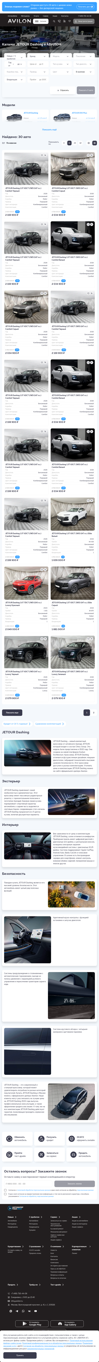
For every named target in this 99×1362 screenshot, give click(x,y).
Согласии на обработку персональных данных (36, 1196)
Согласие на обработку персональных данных (43, 1346)
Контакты (64, 16)
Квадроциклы (13, 1227)
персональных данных (85, 1190)
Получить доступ (85, 7)
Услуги (36, 16)
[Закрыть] (92, 7)
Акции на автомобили (80, 1221)
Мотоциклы (25, 16)
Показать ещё (49, 129)
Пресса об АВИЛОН (58, 1269)
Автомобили (12, 16)
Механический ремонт (59, 1232)
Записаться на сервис (59, 1221)
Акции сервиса (56, 1240)
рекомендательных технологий (40, 1349)
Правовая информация (59, 1272)
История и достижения (59, 1266)
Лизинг (74, 1253)
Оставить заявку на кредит (15, 1251)
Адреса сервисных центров (57, 1236)
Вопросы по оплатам (58, 1278)
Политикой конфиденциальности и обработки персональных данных (52, 1343)
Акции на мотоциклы (79, 1224)
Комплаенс (55, 1263)
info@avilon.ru (17, 1301)
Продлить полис (35, 1253)
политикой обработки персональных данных (33, 1190)
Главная (5, 32)
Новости (54, 1250)
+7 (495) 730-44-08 (19, 1293)
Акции (55, 16)
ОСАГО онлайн (34, 1250)
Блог (52, 1253)
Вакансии (54, 1259)
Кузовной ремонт (57, 1229)
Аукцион (32, 1230)
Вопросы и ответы (57, 1275)
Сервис (45, 16)
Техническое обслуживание (56, 1225)
